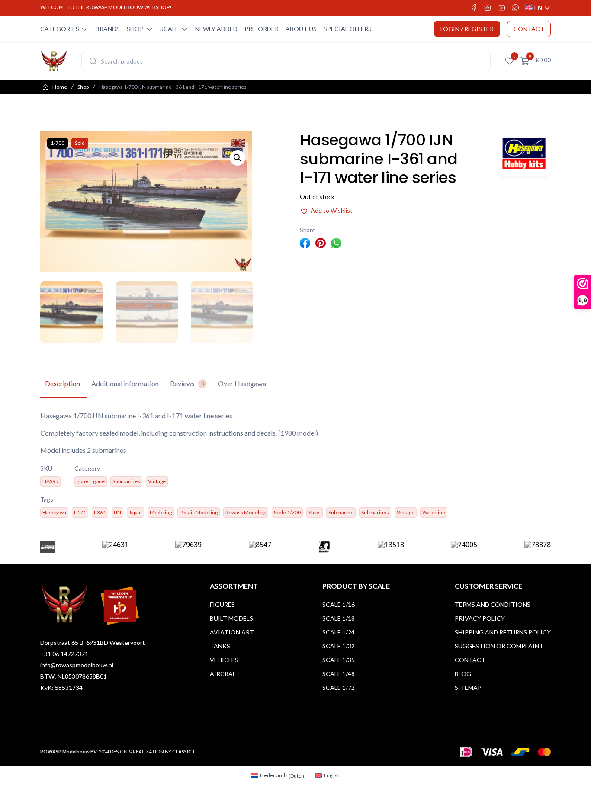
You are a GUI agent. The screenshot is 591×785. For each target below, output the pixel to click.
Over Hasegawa (242, 383)
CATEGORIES (59, 28)
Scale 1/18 (338, 618)
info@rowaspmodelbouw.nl (76, 665)
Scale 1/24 (338, 632)
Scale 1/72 (338, 687)
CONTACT (529, 28)
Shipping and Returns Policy (503, 632)
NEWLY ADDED (216, 28)
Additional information (125, 383)
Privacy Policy (480, 618)
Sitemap (468, 687)
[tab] (62, 384)
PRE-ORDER (261, 28)
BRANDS (108, 28)
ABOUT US (301, 28)
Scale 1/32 (338, 646)
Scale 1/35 (338, 659)
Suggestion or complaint (499, 646)
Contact (470, 659)
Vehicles (224, 659)
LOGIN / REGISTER (467, 28)
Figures (222, 604)
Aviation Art (232, 632)
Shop (83, 86)
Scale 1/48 (338, 673)
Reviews (187, 383)
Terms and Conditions (492, 604)
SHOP (135, 28)
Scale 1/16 (338, 604)
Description (62, 383)
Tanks (220, 646)
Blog (463, 673)
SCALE (169, 28)
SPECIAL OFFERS (348, 28)
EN (538, 8)
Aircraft (225, 673)
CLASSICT (183, 751)
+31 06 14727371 (64, 653)
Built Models (231, 618)
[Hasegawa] (525, 153)
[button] (237, 158)
